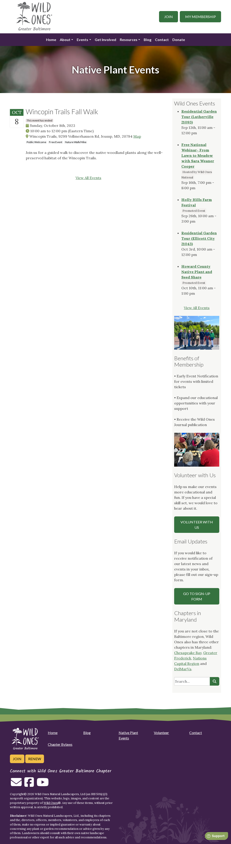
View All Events (88, 178)
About (65, 39)
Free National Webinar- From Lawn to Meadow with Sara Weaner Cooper (197, 155)
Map (137, 136)
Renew (34, 759)
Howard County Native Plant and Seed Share (196, 271)
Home (51, 39)
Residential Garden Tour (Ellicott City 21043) (199, 238)
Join (168, 16)
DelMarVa (182, 669)
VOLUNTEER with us (196, 524)
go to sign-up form (196, 596)
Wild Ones (51, 803)
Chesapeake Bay (187, 652)
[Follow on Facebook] (29, 784)
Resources (128, 39)
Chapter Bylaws (60, 744)
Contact (162, 39)
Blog (147, 39)
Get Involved (105, 39)
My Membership (200, 16)
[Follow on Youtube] (43, 784)
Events (82, 39)
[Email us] (16, 784)
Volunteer (161, 732)
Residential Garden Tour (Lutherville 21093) (199, 116)
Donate (178, 39)
